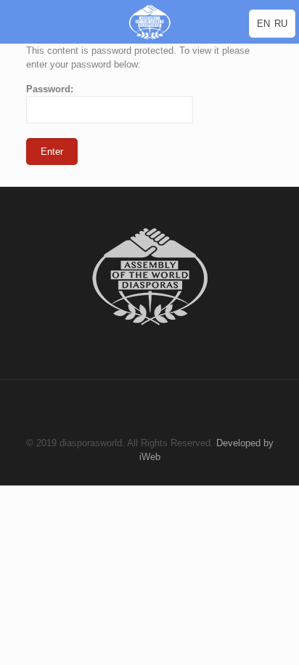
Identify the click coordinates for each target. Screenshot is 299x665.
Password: (49, 89)
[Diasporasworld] (149, 22)
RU (280, 23)
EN (263, 23)
